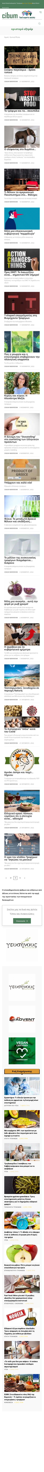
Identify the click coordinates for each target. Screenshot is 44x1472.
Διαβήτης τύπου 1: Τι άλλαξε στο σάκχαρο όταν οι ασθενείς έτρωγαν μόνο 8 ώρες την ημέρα (22, 1234)
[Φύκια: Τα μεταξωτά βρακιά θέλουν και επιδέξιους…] (22, 506)
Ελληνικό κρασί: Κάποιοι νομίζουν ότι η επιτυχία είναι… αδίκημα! (18, 816)
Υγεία (6, 1171)
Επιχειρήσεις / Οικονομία (13, 1303)
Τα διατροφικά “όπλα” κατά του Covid (19, 730)
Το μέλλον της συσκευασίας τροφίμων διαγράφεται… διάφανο (20, 560)
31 (20, 878)
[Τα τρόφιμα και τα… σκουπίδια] (22, 98)
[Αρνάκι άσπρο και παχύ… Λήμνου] (22, 760)
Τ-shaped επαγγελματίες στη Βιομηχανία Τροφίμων (20, 317)
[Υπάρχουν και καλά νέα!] (22, 470)
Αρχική (6, 37)
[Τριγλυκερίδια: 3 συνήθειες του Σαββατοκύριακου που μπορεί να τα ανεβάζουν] (22, 1152)
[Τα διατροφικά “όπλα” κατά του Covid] (22, 716)
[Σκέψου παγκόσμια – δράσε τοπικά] (22, 57)
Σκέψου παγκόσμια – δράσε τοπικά (19, 71)
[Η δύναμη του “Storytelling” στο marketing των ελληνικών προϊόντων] (22, 424)
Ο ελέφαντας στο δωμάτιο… (20, 149)
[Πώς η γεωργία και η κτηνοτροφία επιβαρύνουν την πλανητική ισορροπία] (22, 342)
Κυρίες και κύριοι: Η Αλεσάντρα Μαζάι (15, 397)
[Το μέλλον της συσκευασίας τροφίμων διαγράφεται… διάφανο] (22, 545)
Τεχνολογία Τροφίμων (12, 1207)
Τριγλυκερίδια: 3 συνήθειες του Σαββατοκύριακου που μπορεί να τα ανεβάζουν (19, 1166)
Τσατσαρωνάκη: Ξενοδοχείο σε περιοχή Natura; (21, 689)
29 (10, 878)
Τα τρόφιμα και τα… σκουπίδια (21, 110)
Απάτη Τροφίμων (10, 1138)
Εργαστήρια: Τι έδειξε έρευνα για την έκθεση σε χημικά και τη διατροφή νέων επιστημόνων (21, 1100)
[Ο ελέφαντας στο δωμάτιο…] (22, 137)
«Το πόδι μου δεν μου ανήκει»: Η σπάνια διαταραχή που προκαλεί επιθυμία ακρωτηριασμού (20, 1364)
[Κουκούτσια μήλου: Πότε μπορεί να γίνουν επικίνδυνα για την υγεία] (22, 1253)
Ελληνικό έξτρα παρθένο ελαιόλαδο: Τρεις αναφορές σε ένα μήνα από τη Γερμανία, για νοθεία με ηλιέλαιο (19, 1331)
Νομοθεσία (8, 1402)
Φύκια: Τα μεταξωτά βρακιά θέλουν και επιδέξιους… (20, 520)
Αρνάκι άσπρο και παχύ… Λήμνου (18, 773)
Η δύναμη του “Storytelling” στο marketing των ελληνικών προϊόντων (21, 439)
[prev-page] (6, 878)
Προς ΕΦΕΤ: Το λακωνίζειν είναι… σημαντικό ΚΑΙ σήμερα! (21, 273)
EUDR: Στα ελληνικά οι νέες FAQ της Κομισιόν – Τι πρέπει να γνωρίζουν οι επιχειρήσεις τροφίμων (20, 1397)
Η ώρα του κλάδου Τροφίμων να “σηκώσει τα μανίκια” (20, 858)
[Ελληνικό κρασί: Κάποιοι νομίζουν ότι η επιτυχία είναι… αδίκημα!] (22, 801)
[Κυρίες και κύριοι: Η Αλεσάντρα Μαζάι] (22, 383)
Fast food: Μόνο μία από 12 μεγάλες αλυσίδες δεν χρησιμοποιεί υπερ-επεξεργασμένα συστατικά (19, 1298)
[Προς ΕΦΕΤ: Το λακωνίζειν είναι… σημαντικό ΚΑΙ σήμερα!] (22, 260)
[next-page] (24, 878)
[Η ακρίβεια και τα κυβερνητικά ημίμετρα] (22, 634)
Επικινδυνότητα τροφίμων (14, 1270)
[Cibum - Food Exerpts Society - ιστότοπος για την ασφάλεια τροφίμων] (18, 14)
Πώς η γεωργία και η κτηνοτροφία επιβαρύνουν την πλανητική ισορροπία (22, 357)
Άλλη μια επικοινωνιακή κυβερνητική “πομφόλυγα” (19, 232)
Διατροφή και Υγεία (11, 1105)
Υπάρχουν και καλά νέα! (18, 482)
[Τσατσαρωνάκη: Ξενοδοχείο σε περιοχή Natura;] (22, 675)
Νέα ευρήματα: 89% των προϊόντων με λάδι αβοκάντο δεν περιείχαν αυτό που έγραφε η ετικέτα (20, 1133)
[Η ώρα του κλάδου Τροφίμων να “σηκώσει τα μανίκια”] (22, 844)
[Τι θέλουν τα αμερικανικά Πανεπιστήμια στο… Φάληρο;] (22, 180)
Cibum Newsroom (11, 81)
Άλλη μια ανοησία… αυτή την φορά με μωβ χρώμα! (21, 602)
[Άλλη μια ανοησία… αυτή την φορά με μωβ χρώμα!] (22, 589)
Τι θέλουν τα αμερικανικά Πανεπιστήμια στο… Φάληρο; (20, 193)
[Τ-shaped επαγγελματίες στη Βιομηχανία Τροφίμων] (22, 303)
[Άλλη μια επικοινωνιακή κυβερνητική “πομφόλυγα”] (22, 219)
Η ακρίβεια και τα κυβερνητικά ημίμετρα (17, 648)
